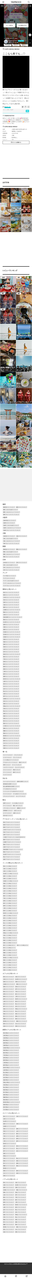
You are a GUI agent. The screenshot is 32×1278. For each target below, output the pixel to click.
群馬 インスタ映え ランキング (10, 900)
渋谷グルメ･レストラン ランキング (11, 599)
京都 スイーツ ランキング (9, 1118)
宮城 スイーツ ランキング (9, 1131)
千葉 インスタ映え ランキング (10, 898)
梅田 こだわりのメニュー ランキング (11, 512)
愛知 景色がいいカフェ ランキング (11, 1040)
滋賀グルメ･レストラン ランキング (11, 703)
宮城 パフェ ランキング (20, 1192)
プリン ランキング (17, 757)
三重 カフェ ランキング (20, 996)
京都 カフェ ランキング (8, 979)
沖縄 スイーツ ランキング (22, 1123)
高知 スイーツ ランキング (22, 1165)
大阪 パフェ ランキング (20, 1182)
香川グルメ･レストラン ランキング (11, 721)
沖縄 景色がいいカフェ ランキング (11, 1045)
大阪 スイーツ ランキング (22, 1116)
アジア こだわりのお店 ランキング (11, 580)
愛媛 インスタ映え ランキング (10, 952)
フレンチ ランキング (19, 767)
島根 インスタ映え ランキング (10, 940)
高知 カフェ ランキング (20, 1018)
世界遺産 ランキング (7, 810)
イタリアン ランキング (8, 767)
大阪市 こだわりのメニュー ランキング (12, 527)
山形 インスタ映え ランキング (10, 890)
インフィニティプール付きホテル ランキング (13, 791)
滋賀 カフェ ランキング (8, 1008)
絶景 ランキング (6, 803)
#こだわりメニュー (24, 6)
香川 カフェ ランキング (8, 1016)
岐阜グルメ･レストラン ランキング (11, 674)
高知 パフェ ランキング (20, 1224)
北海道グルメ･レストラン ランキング (11, 637)
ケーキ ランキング (7, 757)
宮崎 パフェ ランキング (20, 1232)
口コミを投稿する (17, 142)
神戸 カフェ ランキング (8, 1006)
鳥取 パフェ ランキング (20, 1219)
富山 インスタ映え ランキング (10, 923)
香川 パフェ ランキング (8, 1222)
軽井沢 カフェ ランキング (21, 999)
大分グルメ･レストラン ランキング (11, 743)
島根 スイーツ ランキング (9, 1160)
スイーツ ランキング (7, 755)
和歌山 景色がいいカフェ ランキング (11, 1082)
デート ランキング (7, 772)
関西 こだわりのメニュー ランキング (11, 554)
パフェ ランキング (18, 755)
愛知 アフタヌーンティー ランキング (11, 852)
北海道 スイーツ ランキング (9, 1126)
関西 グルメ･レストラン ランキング (11, 556)
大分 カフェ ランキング (20, 1023)
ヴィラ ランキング (7, 793)
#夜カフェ (3, 6)
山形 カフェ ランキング (8, 989)
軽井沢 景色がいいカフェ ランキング (11, 1067)
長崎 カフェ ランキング (21, 1021)
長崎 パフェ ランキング (21, 1227)
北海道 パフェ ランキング (9, 1190)
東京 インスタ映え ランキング (10, 866)
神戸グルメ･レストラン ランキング (11, 696)
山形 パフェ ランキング (8, 1194)
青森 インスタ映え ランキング (10, 883)
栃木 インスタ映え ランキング (10, 903)
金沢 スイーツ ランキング (9, 1148)
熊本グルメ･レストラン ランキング (11, 740)
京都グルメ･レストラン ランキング (11, 614)
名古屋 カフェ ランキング (21, 979)
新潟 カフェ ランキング (20, 1001)
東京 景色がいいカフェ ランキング (11, 1033)
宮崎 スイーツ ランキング (9, 1175)
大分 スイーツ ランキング (9, 1173)
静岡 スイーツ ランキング (22, 1138)
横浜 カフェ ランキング (8, 991)
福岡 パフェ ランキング (8, 1187)
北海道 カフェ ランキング (9, 984)
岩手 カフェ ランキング (20, 989)
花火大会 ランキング (7, 815)
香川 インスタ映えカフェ (22, 945)
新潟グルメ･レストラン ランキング (11, 683)
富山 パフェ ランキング (20, 1209)
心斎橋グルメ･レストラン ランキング (11, 609)
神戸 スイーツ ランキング (9, 1151)
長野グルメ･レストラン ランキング (11, 676)
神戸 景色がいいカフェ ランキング (11, 1075)
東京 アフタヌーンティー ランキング (11, 822)
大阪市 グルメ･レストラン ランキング (11, 530)
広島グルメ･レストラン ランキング (11, 708)
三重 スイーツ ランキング (9, 1141)
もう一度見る (9, 25)
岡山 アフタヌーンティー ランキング (11, 856)
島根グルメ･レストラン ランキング (11, 716)
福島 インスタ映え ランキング (10, 886)
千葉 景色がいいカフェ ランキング (11, 1055)
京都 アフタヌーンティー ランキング (11, 847)
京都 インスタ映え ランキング (10, 871)
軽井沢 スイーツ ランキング (9, 1143)
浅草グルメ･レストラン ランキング (11, 602)
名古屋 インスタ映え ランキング (10, 873)
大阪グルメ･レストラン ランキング (11, 604)
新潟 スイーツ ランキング (22, 1146)
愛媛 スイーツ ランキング (9, 1165)
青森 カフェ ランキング (21, 984)
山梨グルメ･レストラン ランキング (11, 681)
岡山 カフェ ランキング (20, 1011)
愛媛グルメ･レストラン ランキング (11, 730)
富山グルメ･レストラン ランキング (11, 691)
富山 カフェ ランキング (20, 1004)
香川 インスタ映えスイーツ (9, 947)
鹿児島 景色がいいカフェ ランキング (11, 1102)
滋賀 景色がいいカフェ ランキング (11, 1080)
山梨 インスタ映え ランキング (10, 915)
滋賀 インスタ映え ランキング (10, 930)
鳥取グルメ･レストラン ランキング (11, 718)
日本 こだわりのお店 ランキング (10, 565)
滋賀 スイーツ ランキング (9, 1153)
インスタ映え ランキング (17, 803)
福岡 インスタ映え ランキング (10, 876)
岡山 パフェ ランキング (20, 1217)
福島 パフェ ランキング (8, 1192)
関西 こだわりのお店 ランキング (10, 551)
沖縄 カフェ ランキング (20, 981)
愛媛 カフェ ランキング (8, 1018)
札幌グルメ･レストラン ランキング (11, 639)
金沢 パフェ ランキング (8, 1209)
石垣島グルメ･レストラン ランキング (11, 632)
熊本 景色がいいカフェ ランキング (11, 1107)
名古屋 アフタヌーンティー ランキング (12, 854)
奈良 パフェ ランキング (20, 1212)
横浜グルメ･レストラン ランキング (11, 656)
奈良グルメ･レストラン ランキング (11, 701)
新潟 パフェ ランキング (20, 1207)
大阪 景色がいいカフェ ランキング (11, 1035)
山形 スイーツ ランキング (22, 1131)
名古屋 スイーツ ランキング (9, 1121)
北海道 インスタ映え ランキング (10, 881)
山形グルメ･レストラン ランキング (11, 649)
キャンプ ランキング (20, 796)
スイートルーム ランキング (9, 781)
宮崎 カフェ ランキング (20, 1026)
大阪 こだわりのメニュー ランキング (11, 541)
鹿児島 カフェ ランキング (9, 1021)
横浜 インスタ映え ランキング (10, 895)
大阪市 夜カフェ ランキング (9, 520)
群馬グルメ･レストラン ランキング (11, 661)
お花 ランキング (17, 810)
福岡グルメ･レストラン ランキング (11, 624)
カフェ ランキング (7, 769)
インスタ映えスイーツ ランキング (10, 760)
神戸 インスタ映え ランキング (10, 925)
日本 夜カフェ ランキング (9, 562)
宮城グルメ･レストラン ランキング (11, 646)
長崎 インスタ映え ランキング (10, 960)
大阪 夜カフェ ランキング (9, 536)
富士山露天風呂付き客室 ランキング (11, 786)
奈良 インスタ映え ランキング (10, 928)
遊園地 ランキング (21, 808)
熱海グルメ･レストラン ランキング (11, 669)
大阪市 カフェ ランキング (9, 523)
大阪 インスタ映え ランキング (10, 868)
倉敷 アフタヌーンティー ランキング (11, 859)
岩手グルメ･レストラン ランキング (11, 651)
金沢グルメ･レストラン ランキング (11, 688)
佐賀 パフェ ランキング (8, 1232)
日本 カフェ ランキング (21, 562)
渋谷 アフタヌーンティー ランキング (11, 832)
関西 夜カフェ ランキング (9, 549)
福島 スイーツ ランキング (22, 1128)
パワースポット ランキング (9, 808)
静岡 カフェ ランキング (8, 996)
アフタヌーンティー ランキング (10, 762)
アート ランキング (7, 805)
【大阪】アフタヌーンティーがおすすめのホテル (14, 837)
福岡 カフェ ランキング (8, 981)
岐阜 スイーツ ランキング (22, 1141)
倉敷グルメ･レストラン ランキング (11, 713)
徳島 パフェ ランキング (20, 1222)
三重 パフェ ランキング (20, 1202)
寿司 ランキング (6, 764)
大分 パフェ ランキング (20, 1229)
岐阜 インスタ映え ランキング (10, 910)
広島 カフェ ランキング (8, 1011)
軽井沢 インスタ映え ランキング (10, 913)
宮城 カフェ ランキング (20, 986)
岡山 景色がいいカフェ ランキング (11, 1087)
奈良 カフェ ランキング (20, 1006)
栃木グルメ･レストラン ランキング (11, 664)
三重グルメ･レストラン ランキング (11, 671)
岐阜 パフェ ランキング (8, 1204)
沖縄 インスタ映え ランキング (10, 878)
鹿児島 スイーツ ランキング (9, 1168)
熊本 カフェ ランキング (8, 1023)
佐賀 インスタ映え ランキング (10, 967)
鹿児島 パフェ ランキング (9, 1227)
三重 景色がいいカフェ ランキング (11, 1062)
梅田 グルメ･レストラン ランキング (11, 514)
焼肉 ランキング (22, 762)
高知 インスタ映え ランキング (10, 955)
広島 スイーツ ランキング (9, 1158)
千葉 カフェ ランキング (20, 991)
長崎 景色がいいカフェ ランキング (11, 1104)
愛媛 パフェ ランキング (8, 1224)
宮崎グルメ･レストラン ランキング (11, 748)
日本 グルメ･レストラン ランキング (11, 570)
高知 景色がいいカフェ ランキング (11, 1099)
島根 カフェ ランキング (8, 1013)
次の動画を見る (23, 25)
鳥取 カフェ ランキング (20, 1013)
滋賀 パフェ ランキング (8, 1214)
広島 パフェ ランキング (8, 1217)
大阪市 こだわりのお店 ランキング (11, 525)
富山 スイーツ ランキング (22, 1148)
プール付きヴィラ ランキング (19, 793)
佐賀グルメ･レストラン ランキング (11, 745)
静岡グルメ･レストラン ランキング (11, 666)
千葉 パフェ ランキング (20, 1197)
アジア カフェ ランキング (9, 578)
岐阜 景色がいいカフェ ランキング (11, 1065)
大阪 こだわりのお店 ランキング (10, 538)
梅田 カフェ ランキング (21, 507)
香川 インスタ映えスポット (9, 945)
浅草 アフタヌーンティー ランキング (11, 834)
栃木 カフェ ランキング (20, 994)
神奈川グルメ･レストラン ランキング (11, 654)
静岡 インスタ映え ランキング (10, 905)
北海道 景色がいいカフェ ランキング (11, 1047)
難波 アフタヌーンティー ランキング (11, 844)
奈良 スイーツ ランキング (22, 1151)
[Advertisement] (16, 72)
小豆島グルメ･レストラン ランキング (11, 725)
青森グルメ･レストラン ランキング (11, 641)
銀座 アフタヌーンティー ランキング (11, 827)
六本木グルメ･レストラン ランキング (11, 597)
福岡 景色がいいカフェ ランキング (11, 1042)
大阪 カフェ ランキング (21, 536)
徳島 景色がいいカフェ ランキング (11, 1094)
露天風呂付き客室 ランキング (9, 784)
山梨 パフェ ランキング (8, 1207)
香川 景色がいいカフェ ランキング (11, 1092)
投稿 (27, 111)
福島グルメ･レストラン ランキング (11, 644)
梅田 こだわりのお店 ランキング (10, 509)
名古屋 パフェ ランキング (21, 1185)
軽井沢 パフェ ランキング (21, 1204)
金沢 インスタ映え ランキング (10, 920)
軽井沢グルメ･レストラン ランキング (11, 679)
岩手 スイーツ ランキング (9, 1133)
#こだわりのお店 (15, 6)
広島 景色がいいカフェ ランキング (11, 1084)
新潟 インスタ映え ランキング (10, 918)
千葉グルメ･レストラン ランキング (11, 659)
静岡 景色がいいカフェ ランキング (11, 1060)
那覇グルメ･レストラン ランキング (11, 629)
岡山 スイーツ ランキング (22, 1158)
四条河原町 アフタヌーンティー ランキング (12, 849)
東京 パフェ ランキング (8, 1182)
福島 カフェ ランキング (8, 986)
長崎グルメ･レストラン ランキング (11, 738)
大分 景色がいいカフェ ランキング (11, 1109)
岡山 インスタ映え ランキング (10, 937)
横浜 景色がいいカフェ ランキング (11, 1052)
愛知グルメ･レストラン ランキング (11, 619)
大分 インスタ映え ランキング (10, 965)
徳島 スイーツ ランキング (22, 1163)
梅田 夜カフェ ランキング (9, 507)
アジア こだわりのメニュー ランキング (12, 583)
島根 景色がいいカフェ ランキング (11, 1089)
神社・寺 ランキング (17, 805)
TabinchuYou (12, 41)
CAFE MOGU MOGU (11, 49)
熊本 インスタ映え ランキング (10, 962)
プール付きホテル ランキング (9, 789)
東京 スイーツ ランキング (9, 1116)
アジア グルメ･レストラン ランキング (11, 585)
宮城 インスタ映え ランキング (10, 888)
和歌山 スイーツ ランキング (9, 1155)
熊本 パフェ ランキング (8, 1229)
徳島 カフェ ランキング (20, 1016)
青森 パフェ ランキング (21, 1190)
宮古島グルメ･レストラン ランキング (11, 634)
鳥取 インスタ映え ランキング (10, 942)
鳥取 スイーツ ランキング (22, 1160)
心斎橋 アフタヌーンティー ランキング (12, 842)
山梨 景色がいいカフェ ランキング (11, 1070)
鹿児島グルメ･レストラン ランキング (11, 735)
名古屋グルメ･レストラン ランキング (11, 622)
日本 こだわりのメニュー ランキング (11, 567)
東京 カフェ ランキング (8, 976)
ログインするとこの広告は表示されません (15, 1263)
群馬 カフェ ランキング (8, 994)
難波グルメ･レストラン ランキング (11, 612)
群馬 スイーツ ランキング (22, 1136)
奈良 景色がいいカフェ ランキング (11, 1077)
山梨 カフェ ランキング (8, 1001)
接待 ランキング (16, 772)
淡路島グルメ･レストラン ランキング (11, 698)
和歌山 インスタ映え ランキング (10, 932)
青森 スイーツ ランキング (9, 1128)
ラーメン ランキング (16, 764)
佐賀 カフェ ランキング (8, 1026)
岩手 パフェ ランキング (20, 1194)
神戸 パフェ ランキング (8, 1212)
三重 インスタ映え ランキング (10, 908)
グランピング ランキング (8, 796)
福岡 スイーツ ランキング (9, 1123)
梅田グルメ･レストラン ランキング (11, 607)
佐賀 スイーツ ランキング (22, 1173)
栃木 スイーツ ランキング (9, 1138)
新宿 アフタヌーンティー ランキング (11, 824)
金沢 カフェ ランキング (8, 1004)
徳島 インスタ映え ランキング (10, 950)
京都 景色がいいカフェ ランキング (11, 1038)
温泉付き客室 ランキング (22, 781)
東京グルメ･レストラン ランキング (11, 592)
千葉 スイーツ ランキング (9, 1136)
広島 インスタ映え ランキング (10, 935)
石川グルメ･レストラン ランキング (11, 686)
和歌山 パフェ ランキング (21, 1214)
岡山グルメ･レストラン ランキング (11, 711)
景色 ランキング (16, 769)
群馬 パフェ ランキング (8, 1199)
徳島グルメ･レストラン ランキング (11, 728)
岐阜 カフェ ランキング (8, 999)
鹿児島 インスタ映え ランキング (10, 957)
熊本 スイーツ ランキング (22, 1170)
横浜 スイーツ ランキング (22, 1133)
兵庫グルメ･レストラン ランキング (11, 693)
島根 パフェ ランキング (8, 1219)
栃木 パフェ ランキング (20, 1199)
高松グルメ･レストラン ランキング (11, 723)
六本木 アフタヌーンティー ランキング (12, 829)
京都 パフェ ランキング (8, 1185)
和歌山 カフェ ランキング (21, 1008)
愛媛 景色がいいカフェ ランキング (11, 1097)
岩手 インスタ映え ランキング (10, 893)
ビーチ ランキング (7, 813)
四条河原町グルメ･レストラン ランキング (12, 617)
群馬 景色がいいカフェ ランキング (11, 1057)
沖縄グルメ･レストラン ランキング (11, 627)
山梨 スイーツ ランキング (9, 1146)
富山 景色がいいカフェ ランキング (11, 1072)
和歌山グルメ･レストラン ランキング (11, 706)
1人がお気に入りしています (10, 38)
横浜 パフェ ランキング (8, 1197)
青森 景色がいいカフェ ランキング (11, 1050)
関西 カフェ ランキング (21, 549)
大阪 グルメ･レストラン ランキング (11, 543)
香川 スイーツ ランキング (9, 1163)
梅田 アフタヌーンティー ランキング (11, 839)
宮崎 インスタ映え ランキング (10, 970)
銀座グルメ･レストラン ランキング (11, 595)
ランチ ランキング (7, 774)
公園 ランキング (16, 813)
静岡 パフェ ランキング (8, 1202)
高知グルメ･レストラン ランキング (11, 733)
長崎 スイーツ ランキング (9, 1170)
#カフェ (8, 6)
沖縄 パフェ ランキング (20, 1187)
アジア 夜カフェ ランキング (9, 575)
